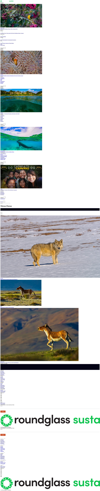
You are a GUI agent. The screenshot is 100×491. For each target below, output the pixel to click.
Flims (1, 384)
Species (1, 36)
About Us (2, 191)
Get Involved (2, 198)
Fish (1, 80)
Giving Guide (2, 391)
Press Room (2, 193)
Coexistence (2, 157)
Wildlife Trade (2, 159)
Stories (1, 383)
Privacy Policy (2, 466)
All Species (2, 77)
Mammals (2, 82)
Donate (2, 48)
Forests (1, 117)
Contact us (2, 374)
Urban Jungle (8, 33)
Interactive (7, 43)
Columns (22, 33)
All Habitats (2, 115)
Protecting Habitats (3, 156)
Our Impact (2, 192)
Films (1, 44)
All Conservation (3, 153)
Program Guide (2, 462)
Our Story (2, 371)
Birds (1, 79)
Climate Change (3, 158)
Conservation (2, 378)
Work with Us (2, 373)
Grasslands (2, 118)
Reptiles (1, 83)
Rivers (1, 120)
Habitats (4, 36)
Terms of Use (2, 467)
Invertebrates (2, 81)
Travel (5, 33)
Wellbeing (16, 33)
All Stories (2, 33)
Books (19, 33)
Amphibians (2, 78)
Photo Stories (2, 45)
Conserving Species (3, 155)
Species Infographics (3, 39)
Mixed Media (11, 43)
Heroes (1, 154)
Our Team (2, 194)
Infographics (2, 385)
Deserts (1, 116)
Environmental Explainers (11, 39)
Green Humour (2, 43)
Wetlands (1, 121)
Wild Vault (13, 33)
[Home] (7, 1)
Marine (1, 119)
